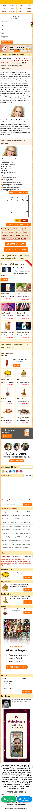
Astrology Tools (27, 781)
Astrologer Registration (16, 788)
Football (17, 238)
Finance (6, 686)
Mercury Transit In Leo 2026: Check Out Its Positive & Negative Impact (17, 544)
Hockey (23, 238)
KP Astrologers (21, 802)
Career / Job (7, 683)
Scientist (10, 238)
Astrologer (25, 235)
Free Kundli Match (21, 768)
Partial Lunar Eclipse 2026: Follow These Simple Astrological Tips (17, 515)
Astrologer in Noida (8, 768)
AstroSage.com (24, 808)
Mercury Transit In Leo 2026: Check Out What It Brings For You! (17, 533)
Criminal (17, 235)
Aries (4, 5)
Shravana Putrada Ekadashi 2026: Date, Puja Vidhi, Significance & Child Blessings (17, 526)
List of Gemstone (20, 765)
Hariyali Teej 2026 (17, 561)
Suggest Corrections (16, 249)
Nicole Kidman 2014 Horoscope (10, 187)
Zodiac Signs (28, 767)
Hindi (16, 512)
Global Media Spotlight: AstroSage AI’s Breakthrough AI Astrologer (16, 774)
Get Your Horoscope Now (18, 193)
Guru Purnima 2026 (6, 561)
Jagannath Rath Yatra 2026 (9, 559)
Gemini (20, 5)
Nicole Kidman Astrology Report (11, 189)
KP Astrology (26, 770)
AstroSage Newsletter (8, 500)
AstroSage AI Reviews (17, 777)
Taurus (12, 5)
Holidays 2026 (16, 556)
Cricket (4, 232)
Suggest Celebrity (15, 244)
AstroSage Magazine (9, 508)
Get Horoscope (7, 42)
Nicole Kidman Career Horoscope (11, 182)
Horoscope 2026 (7, 779)
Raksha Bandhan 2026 (24, 563)
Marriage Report (8, 681)
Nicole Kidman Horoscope (9, 177)
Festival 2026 (6, 556)
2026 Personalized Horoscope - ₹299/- (15, 679)
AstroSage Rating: (6, 174)
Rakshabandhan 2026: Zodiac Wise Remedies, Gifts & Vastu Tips (17, 547)
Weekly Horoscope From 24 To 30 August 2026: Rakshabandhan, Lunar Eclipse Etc (17, 522)
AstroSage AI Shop (7, 765)
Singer (4, 238)
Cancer (29, 5)
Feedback (4, 783)
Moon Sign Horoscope (14, 770)
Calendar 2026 (27, 556)
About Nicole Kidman (8, 179)
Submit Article (13, 783)
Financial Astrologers (10, 802)
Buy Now (8, 436)
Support (14, 786)
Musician (26, 232)
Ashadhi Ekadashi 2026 (23, 559)
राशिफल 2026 (17, 779)
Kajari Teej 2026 (5, 565)
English (6, 512)
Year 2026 (27, 512)
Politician (26, 229)
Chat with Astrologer (20, 795)
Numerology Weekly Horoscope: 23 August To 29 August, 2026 (17, 530)
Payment (9, 784)
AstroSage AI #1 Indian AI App (16, 772)
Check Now (9, 299)
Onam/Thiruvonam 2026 (11, 563)
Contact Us (23, 783)
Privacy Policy (18, 784)
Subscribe (28, 475)
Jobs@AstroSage (23, 786)
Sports (12, 235)
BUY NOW (4, 280)
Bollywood (19, 232)
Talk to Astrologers (7, 795)
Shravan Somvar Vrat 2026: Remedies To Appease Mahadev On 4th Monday (17, 519)
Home (4, 55)
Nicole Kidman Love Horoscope (10, 181)
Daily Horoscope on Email (25, 500)
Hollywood (11, 232)
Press (4, 772)
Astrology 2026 (15, 781)
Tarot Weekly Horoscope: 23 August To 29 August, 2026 (17, 537)
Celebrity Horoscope (16, 55)
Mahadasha (18, 767)
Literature (5, 235)
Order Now (26, 691)
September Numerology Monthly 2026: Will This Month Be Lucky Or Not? (17, 540)
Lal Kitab (28, 777)
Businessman (18, 229)
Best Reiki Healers (20, 804)
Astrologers (9, 767)
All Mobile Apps (26, 467)
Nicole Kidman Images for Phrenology (12, 191)
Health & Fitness (8, 688)
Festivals (5, 553)
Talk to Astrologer (10, 799)
